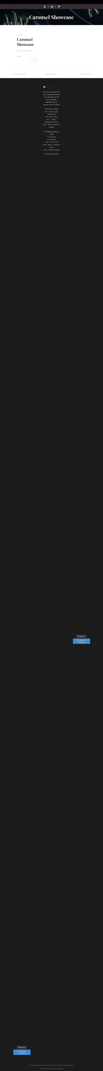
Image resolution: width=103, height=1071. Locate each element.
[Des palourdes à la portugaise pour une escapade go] (79, 245)
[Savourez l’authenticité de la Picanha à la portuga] (88, 441)
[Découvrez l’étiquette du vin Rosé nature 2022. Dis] (19, 991)
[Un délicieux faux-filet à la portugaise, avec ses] (74, 451)
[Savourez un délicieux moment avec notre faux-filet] (83, 127)
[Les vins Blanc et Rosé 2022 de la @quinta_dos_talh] (29, 718)
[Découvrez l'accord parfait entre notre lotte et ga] (83, 483)
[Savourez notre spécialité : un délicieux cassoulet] (79, 138)
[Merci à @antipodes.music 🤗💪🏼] (29, 601)
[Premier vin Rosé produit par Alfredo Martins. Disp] (24, 991)
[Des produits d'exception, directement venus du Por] (79, 356)
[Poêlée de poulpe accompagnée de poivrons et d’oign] (88, 586)
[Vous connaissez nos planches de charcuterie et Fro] (29, 221)
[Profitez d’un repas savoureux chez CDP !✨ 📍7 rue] (83, 574)
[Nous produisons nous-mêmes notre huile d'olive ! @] (74, 362)
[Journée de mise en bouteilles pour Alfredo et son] (19, 123)
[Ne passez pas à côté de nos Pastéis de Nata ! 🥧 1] (79, 464)
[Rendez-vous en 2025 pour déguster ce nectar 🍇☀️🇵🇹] (29, 393)
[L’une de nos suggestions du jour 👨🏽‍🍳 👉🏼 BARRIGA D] (24, 813)
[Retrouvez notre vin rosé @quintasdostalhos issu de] (88, 261)
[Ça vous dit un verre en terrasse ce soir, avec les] (83, 349)
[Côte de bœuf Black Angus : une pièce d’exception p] (74, 254)
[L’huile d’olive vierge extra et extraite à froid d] (14, 735)
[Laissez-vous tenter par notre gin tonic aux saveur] (74, 152)
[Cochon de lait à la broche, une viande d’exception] (83, 255)
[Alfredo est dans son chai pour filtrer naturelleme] (24, 147)
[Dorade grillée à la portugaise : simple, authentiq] (88, 115)
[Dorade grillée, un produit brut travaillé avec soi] (88, 347)
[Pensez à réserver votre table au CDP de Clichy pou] (74, 590)
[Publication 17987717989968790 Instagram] (24, 598)
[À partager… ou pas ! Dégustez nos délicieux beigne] (79, 583)
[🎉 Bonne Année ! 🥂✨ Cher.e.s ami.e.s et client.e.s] (24, 426)
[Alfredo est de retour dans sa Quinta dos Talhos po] (19, 634)
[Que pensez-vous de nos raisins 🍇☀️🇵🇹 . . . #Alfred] (14, 627)
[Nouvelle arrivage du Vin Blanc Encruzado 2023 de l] (14, 156)
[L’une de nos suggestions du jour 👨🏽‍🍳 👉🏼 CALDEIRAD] (19, 801)
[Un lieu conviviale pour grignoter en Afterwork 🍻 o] (19, 475)
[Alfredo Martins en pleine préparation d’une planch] (14, 459)
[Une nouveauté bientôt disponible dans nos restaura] (29, 984)
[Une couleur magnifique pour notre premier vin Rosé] (14, 998)
